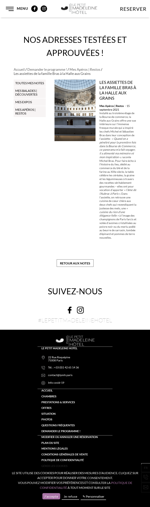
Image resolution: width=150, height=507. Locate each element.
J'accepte (51, 496)
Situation (48, 413)
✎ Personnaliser (93, 496)
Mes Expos (23, 102)
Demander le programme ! (47, 69)
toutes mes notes (29, 83)
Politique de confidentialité (62, 460)
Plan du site (50, 442)
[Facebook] (34, 8)
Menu (22, 8)
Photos (46, 419)
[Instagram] (44, 8)
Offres (46, 407)
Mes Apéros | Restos (85, 69)
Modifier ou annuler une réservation (69, 437)
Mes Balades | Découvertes (26, 92)
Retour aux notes (75, 263)
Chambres (48, 396)
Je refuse (70, 496)
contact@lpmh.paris (60, 375)
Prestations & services (58, 402)
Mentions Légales (54, 448)
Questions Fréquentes (58, 425)
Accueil (19, 69)
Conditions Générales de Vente (64, 454)
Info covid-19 (56, 382)
